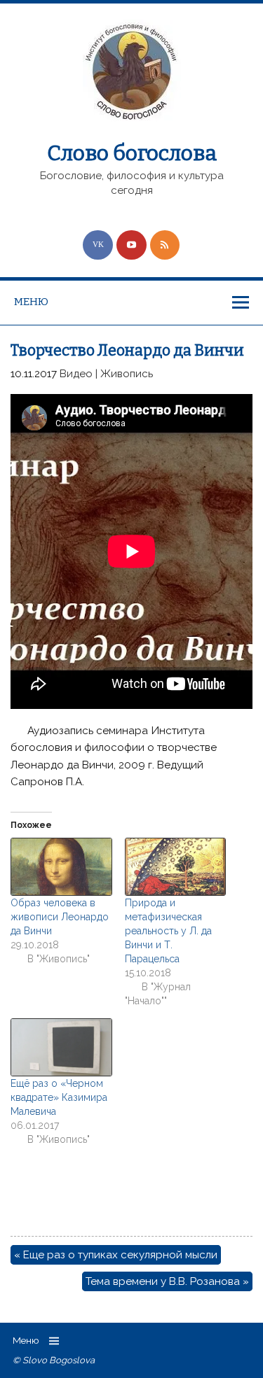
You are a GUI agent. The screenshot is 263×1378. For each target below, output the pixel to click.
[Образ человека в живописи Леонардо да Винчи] (60, 867)
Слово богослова (132, 153)
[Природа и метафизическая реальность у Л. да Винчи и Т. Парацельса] (174, 867)
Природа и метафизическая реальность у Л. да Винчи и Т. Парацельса (168, 930)
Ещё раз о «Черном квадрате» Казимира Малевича (59, 1097)
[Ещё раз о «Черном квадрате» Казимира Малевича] (60, 1047)
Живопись (126, 373)
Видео (76, 373)
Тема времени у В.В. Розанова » (167, 1281)
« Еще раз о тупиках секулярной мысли (115, 1255)
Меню (31, 301)
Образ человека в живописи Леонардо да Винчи (60, 916)
